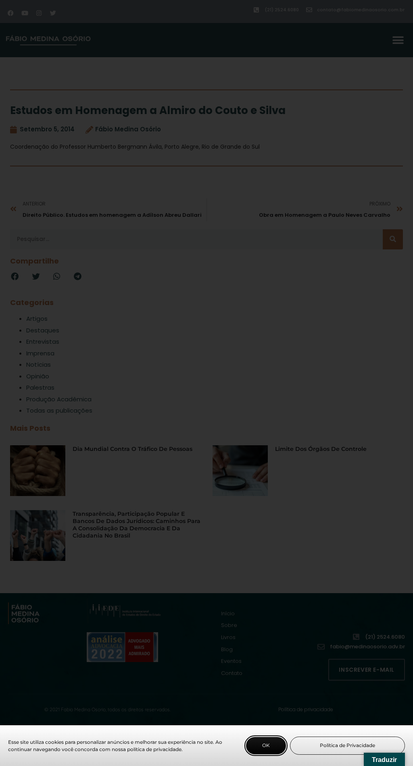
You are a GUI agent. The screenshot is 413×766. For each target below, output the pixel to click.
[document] (206, 383)
